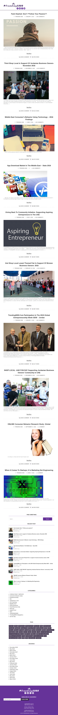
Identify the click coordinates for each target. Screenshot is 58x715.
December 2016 (14, 658)
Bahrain (43, 629)
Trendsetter (38, 637)
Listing (38, 631)
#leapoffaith (17, 627)
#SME (49, 627)
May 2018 (12, 649)
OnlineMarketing (29, 635)
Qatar (45, 635)
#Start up (11, 629)
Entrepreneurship (14, 597)
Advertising (38, 629)
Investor (25, 631)
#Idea (41, 625)
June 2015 (12, 674)
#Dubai (15, 625)
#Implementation (47, 625)
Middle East (27, 633)
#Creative (11, 625)
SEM (23, 637)
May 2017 (12, 653)
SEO (27, 637)
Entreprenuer (11, 631)
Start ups (12, 608)
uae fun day (13, 616)
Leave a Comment (24, 57)
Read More (29, 53)
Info (11, 599)
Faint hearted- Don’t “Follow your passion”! (29, 14)
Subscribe (24, 699)
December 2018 (14, 647)
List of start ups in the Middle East (16, 633)
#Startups (16, 629)
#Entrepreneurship (29, 625)
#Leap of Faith (24, 627)
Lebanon (34, 631)
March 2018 (13, 650)
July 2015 (12, 672)
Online (23, 635)
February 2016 (13, 663)
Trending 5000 (19, 16)
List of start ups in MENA (46, 631)
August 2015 (13, 671)
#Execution (36, 625)
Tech (11, 611)
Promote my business (38, 635)
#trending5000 (28, 629)
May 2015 (12, 676)
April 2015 (12, 677)
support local (13, 610)
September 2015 (14, 669)
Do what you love (50, 629)
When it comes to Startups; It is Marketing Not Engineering (29, 470)
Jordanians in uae (14, 600)
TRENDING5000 (14, 613)
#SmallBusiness (40, 627)
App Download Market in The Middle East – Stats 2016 (29, 166)
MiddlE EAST (13, 603)
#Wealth (33, 629)
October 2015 (13, 668)
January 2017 (13, 656)
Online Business (14, 605)
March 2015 (13, 679)
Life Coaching (13, 602)
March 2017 (13, 655)
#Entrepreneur (21, 625)
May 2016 (12, 661)
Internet (20, 631)
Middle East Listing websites (42, 633)
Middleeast (33, 633)
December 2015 (14, 666)
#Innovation (11, 627)
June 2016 (12, 660)
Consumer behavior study (16, 595)
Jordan (29, 631)
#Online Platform (31, 627)
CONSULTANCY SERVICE (17, 594)
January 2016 (13, 664)
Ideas (17, 631)
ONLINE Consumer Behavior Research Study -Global (29, 424)
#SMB (45, 627)
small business (32, 637)
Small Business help (15, 607)
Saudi (20, 637)
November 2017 (14, 652)
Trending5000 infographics (16, 614)
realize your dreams (13, 637)
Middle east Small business (15, 635)
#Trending (22, 629)
